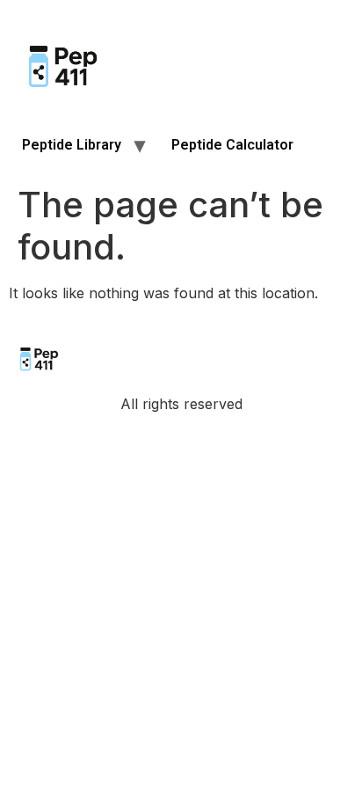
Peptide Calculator (232, 144)
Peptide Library (71, 144)
